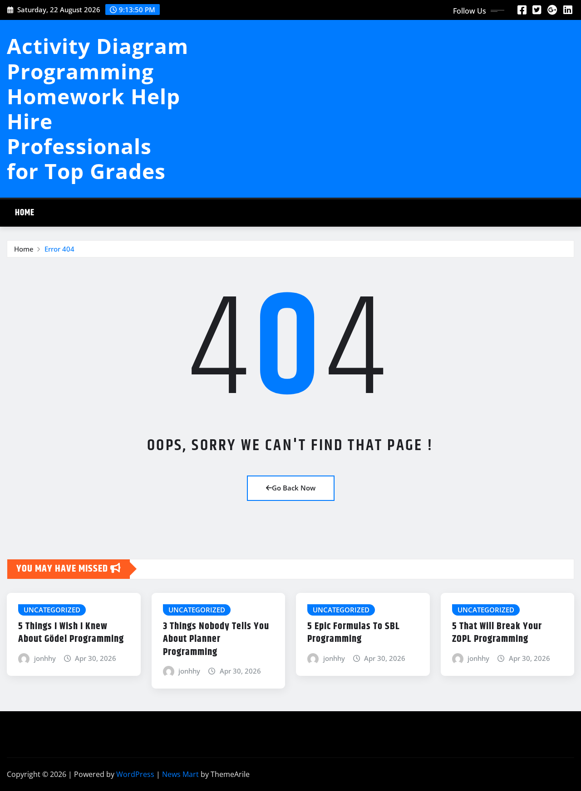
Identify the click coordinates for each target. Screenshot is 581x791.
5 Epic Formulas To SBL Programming (353, 633)
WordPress (135, 774)
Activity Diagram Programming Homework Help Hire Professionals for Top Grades (97, 108)
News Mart (180, 774)
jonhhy (45, 658)
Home (24, 212)
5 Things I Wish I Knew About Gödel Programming (71, 633)
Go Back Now (293, 487)
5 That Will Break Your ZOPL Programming (497, 633)
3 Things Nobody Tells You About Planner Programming (216, 639)
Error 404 (59, 248)
